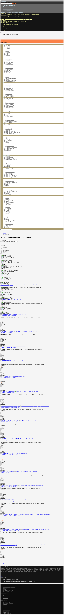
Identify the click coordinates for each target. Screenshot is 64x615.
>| (3, 564)
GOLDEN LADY (9, 205)
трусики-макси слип (10, 148)
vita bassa (7, 51)
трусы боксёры (9, 163)
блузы (7, 137)
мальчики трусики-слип (11, 176)
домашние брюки (9, 157)
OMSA (7, 217)
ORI (6, 218)
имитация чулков (9, 64)
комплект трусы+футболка (11, 159)
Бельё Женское (6, 135)
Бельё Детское (6, 167)
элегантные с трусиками (11, 80)
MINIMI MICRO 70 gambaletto (6, 285)
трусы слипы (8, 164)
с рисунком (8, 72)
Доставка (5, 6)
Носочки (5, 123)
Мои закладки (6, 612)
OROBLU (8, 219)
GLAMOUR (8, 204)
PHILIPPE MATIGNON (11, 220)
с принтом (8, 183)
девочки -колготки (9, 168)
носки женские (6, 187)
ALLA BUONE (9, 196)
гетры (7, 115)
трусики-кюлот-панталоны (11, 147)
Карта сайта (17, 16)
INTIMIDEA (8, 209)
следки (7, 184)
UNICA (2, 297)
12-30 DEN (8, 46)
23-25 (1, 312)
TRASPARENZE (9, 224)
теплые (7, 185)
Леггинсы (5, 97)
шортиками (8, 75)
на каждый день (9, 65)
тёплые (7, 77)
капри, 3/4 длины (9, 104)
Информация (3, 13)
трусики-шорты (9, 152)
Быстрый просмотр (33, 283)
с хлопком (8, 73)
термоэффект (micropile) (11, 78)
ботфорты (8, 86)
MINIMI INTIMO (9, 215)
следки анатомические (10, 131)
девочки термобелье (10, 169)
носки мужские (6, 178)
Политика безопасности (8, 9)
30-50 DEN (8, 47)
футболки (8, 153)
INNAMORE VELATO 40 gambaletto (8, 377)
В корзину (2, 298)
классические (8, 118)
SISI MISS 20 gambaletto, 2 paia (7, 439)
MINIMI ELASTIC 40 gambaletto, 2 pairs (8, 545)
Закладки (15, 21)
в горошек (8, 60)
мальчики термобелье (10, 174)
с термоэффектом (9, 111)
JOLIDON (8, 211)
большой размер (9, 59)
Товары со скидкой (28, 19)
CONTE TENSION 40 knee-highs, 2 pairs (9, 454)
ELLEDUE (8, 199)
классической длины (10, 105)
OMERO (7, 216)
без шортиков (8, 56)
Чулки (4, 82)
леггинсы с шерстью (10, 108)
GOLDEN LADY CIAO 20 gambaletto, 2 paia (9, 407)
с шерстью (8, 74)
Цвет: (1, 290)
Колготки (5, 44)
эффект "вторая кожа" (10, 81)
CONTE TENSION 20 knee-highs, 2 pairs (9, 361)
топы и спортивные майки (11, 144)
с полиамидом (9, 122)
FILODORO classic (10, 202)
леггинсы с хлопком (10, 107)
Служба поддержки (4, 15)
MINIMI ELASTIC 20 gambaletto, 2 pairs (8, 421)
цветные (7, 79)
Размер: (2, 296)
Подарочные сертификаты (13, 19)
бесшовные (8, 57)
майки (7, 141)
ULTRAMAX (8, 225)
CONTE (7, 198)
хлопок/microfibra (9, 62)
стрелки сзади (8, 71)
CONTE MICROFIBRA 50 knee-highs (8, 315)
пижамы (7, 142)
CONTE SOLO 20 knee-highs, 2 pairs (8, 300)
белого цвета (8, 85)
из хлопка (8, 179)
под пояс (7, 91)
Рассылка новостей (22, 21)
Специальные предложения (9, 5)
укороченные (8, 186)
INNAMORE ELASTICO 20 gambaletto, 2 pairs (10, 515)
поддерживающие (9, 69)
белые (7, 54)
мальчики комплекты (10, 172)
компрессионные (9, 68)
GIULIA (7, 203)
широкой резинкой (10, 95)
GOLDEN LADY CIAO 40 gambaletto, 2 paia (9, 530)
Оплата (4, 7)
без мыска (8, 55)
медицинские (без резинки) (11, 182)
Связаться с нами (4, 16)
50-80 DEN (8, 48)
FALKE (7, 201)
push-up (7, 53)
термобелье (8, 143)
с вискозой (8, 109)
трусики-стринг (9, 150)
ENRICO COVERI (9, 200)
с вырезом (8, 70)
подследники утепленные (11, 127)
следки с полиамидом (10, 134)
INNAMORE (8, 208)
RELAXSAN (8, 221)
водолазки (8, 139)
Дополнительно (3, 17)
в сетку (7, 61)
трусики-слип (8, 149)
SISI (6, 222)
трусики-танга (9, 151)
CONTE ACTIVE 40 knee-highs (7, 392)
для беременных (9, 63)
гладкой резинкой (9, 88)
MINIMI (7, 213)
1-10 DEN (8, 45)
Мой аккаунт (3, 20)
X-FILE (7, 227)
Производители (3, 19)
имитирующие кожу (10, 103)
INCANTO (8, 207)
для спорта (8, 101)
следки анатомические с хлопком (13, 132)
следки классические (10, 133)
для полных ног (9, 117)
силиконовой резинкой (10, 92)
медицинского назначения (11, 121)
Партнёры (21, 19)
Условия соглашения (7, 10)
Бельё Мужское (6, 155)
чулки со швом (9, 94)
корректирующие (9, 66)
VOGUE (7, 226)
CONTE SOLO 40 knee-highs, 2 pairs (8, 347)
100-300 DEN (8, 49)
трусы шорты (8, 165)
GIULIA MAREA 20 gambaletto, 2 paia (8, 486)
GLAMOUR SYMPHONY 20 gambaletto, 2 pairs (10, 501)
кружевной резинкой (10, 90)
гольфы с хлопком (9, 116)
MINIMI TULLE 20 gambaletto (6, 332)
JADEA (7, 210)
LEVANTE (8, 212)
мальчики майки (9, 173)
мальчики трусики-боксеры (11, 175)
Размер (4, 195)
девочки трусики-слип (10, 170)
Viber (4, 30)
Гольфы (4, 112)
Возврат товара (11, 16)
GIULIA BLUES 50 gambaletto (6, 472)
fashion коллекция (9, 98)
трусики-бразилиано (10, 146)
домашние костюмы (10, 158)
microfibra (8, 52)
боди (7, 138)
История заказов (9, 21)
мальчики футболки (10, 177)
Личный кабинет (6, 610)
